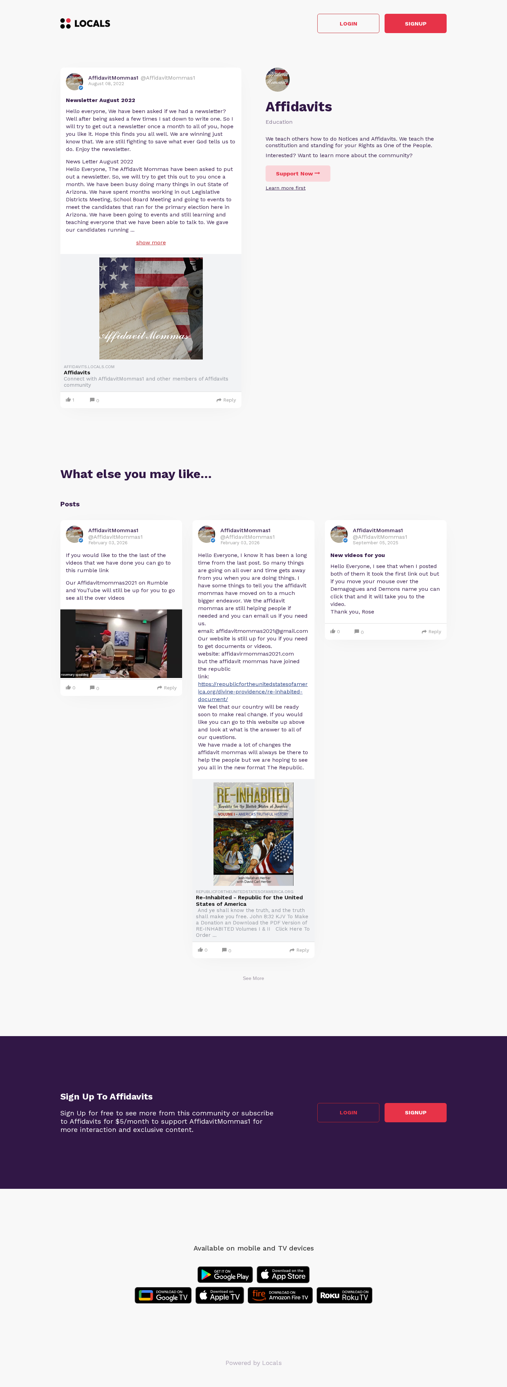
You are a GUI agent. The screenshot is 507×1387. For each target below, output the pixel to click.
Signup (416, 23)
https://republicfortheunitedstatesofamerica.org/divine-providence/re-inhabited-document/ (253, 691)
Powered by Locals (254, 1362)
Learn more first (286, 188)
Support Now (294, 173)
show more (151, 242)
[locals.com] (85, 23)
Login (348, 23)
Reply (229, 400)
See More (253, 978)
